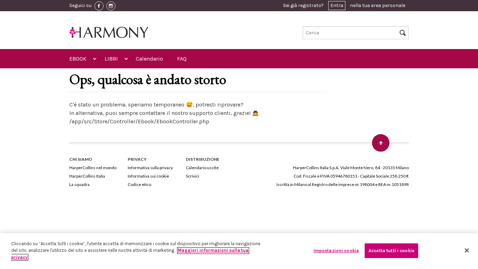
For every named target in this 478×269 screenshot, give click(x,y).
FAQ (182, 58)
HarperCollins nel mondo (93, 167)
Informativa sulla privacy (150, 167)
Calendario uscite (202, 167)
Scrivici (192, 176)
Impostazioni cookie (336, 250)
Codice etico (139, 184)
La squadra (79, 184)
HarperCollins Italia (87, 176)
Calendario (149, 58)
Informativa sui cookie (148, 176)
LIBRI (111, 58)
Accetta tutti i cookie (391, 250)
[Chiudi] (467, 250)
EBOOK (77, 58)
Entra (336, 5)
